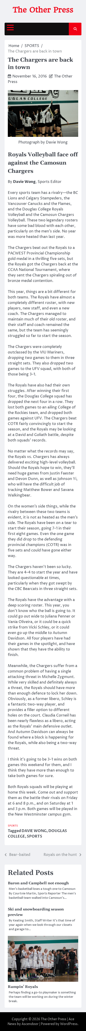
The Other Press (43, 9)
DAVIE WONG (34, 830)
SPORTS (13, 825)
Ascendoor (30, 1024)
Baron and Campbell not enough (38, 883)
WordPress (69, 1024)
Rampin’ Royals (23, 986)
